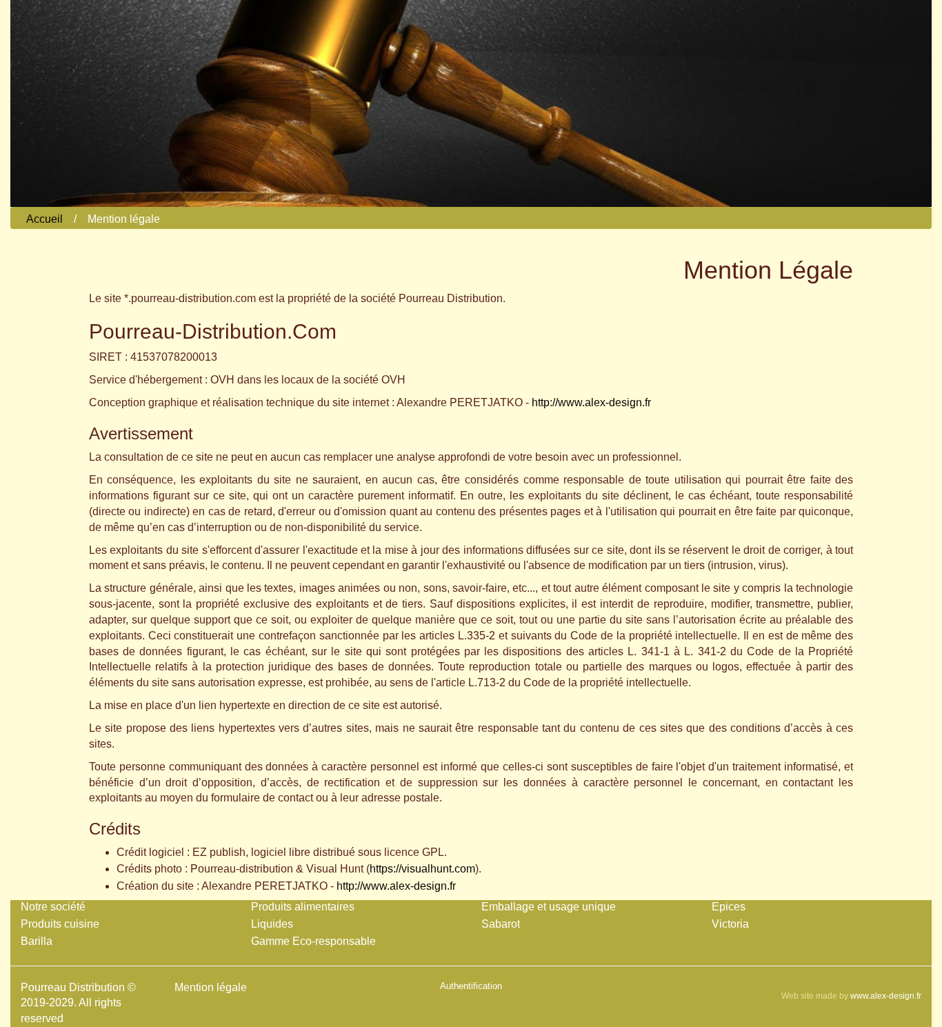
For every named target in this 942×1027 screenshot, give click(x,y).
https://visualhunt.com (422, 869)
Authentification (471, 986)
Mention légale (210, 987)
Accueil (44, 219)
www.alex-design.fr (885, 996)
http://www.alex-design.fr (591, 402)
